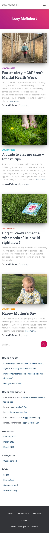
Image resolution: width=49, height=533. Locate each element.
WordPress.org (10, 490)
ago (24, 105)
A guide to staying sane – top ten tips (19, 368)
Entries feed (8, 480)
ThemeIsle (33, 526)
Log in (6, 475)
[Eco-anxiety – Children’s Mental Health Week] (24, 48)
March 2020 (8, 442)
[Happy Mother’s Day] (24, 289)
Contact (24, 520)
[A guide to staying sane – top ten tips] (24, 130)
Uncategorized (8, 68)
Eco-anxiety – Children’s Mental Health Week (22, 363)
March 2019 (8, 447)
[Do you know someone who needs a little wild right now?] (24, 208)
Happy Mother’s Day (19, 313)
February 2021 (9, 437)
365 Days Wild (23, 514)
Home (10, 514)
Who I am (37, 514)
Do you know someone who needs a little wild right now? (21, 238)
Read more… (14, 101)
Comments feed (10, 485)
